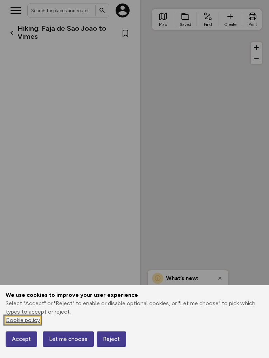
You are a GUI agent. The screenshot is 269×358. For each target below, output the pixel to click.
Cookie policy (23, 320)
